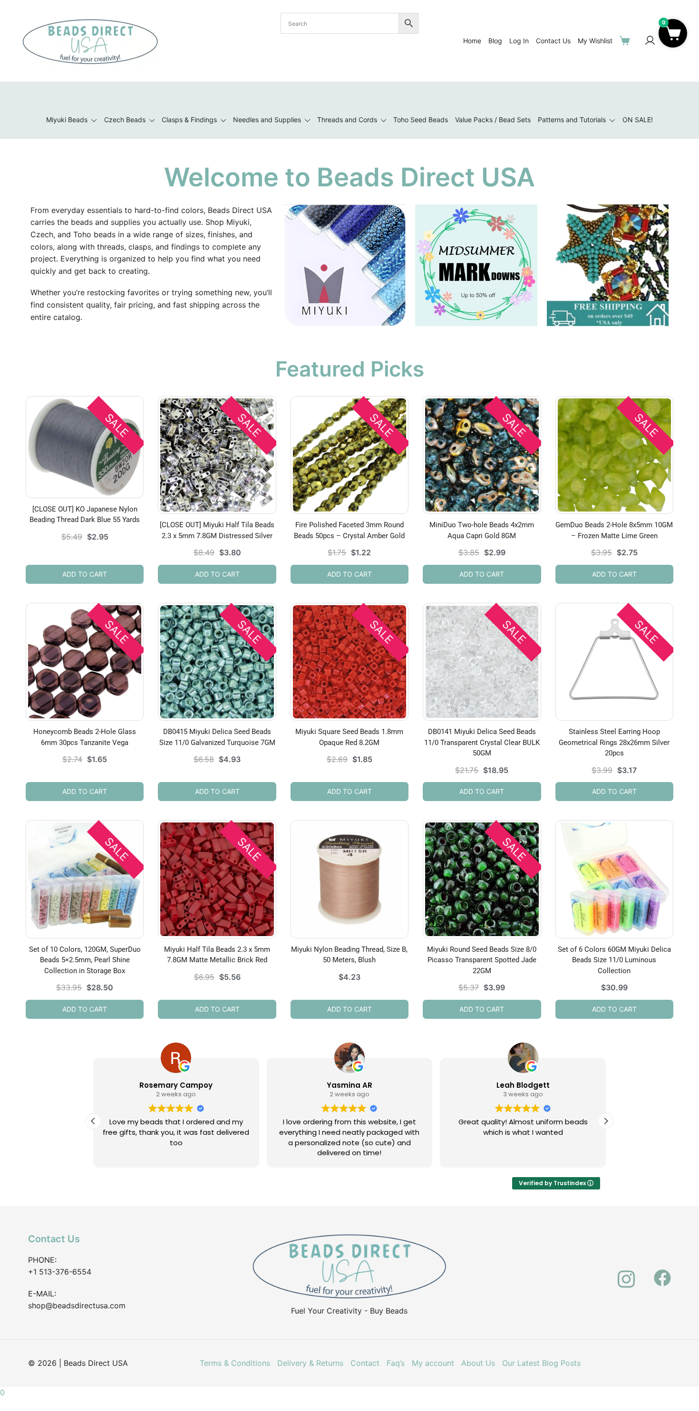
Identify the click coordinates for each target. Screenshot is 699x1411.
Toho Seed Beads (420, 120)
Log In (519, 41)
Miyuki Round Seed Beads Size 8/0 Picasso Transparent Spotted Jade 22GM (481, 960)
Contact (364, 1363)
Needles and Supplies (267, 120)
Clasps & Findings (189, 120)
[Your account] (650, 41)
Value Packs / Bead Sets (493, 120)
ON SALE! (637, 120)
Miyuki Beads (66, 120)
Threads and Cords (347, 120)
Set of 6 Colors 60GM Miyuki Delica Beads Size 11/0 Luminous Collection (614, 960)
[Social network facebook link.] (662, 1272)
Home (472, 41)
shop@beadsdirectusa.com (77, 1305)
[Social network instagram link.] (626, 1272)
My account (433, 1363)
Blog (495, 41)
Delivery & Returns (310, 1363)
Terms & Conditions (235, 1363)
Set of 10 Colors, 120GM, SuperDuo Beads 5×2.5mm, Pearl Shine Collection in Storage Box (85, 960)
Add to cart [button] (84, 574)
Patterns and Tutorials (572, 120)
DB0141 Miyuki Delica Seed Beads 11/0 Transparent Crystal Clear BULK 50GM (482, 742)
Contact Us (553, 41)
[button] (606, 1121)
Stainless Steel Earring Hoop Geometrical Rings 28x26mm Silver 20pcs (614, 742)
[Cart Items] (627, 40)
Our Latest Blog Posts (541, 1363)
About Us (478, 1363)
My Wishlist (595, 41)
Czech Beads (125, 120)
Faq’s (396, 1363)
